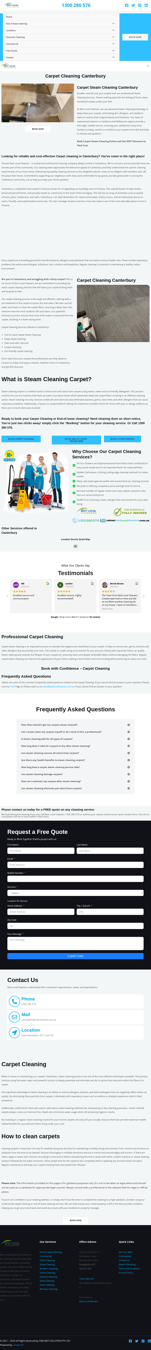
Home (9, 16)
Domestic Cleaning (15, 37)
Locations (11, 30)
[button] (75, 546)
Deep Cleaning (47, 1280)
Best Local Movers (88, 1301)
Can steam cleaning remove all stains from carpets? (50, 753)
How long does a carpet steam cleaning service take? (50, 767)
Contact (10, 57)
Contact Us (124, 1260)
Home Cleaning (47, 1272)
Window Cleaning (48, 1288)
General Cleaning (48, 1276)
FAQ (12, 686)
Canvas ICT (18, 1344)
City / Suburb (83, 905)
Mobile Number (15, 872)
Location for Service (17, 900)
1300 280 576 (76, 5)
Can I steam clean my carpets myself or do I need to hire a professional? (61, 731)
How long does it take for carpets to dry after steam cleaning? (55, 745)
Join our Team (126, 1252)
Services (11, 886)
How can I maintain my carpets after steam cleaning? (51, 781)
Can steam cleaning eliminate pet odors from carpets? (51, 788)
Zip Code (11, 919)
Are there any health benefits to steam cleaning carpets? (53, 760)
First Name (12, 844)
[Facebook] (127, 5)
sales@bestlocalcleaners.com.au (58, 686)
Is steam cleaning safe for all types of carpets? (47, 738)
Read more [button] (107, 608)
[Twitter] (133, 5)
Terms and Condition (129, 1268)
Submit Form (75, 956)
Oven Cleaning (47, 1284)
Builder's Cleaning (49, 1268)
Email (10, 858)
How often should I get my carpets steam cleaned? (49, 724)
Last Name (82, 844)
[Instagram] (140, 5)
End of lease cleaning (16, 23)
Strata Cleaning (47, 1264)
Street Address (14, 905)
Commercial (12, 43)
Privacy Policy (126, 1272)
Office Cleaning (47, 1260)
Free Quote (11, 50)
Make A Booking (127, 1264)
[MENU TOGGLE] (112, 23)
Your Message (14, 933)
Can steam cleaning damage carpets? (42, 774)
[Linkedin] (146, 5)
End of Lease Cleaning (51, 1252)
